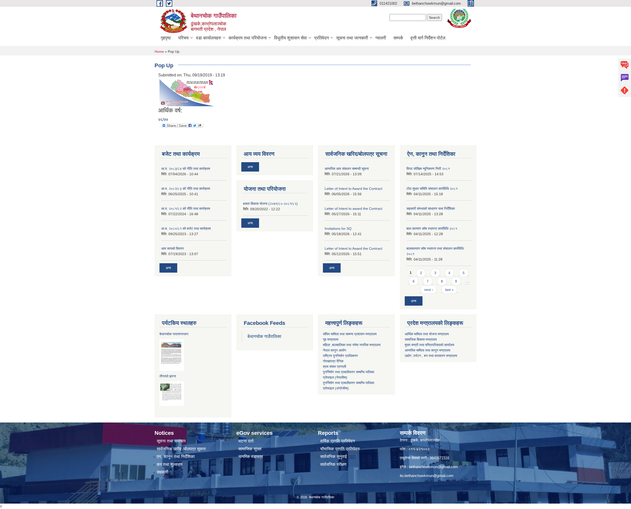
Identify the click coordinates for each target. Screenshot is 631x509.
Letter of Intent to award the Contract (353, 209)
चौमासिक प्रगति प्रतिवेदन (340, 449)
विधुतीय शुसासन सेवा (290, 37)
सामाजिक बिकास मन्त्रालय (421, 339)
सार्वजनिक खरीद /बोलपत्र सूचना (181, 449)
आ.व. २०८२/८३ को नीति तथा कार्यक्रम (185, 189)
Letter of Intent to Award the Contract (353, 189)
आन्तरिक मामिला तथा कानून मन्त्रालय (427, 350)
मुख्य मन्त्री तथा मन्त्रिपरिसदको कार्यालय (429, 345)
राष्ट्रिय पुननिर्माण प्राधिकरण (340, 356)
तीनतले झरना (167, 376)
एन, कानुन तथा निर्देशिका (176, 456)
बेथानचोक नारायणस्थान (173, 334)
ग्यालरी (380, 37)
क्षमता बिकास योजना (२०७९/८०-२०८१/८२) (270, 204)
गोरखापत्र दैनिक (333, 361)
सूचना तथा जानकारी (352, 37)
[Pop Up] (186, 92)
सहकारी (162, 472)
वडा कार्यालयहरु (208, 37)
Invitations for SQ (338, 228)
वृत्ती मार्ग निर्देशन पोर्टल (427, 37)
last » (449, 290)
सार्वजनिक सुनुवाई (333, 456)
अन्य (168, 268)
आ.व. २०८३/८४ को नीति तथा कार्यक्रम (185, 169)
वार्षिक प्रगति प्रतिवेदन (337, 441)
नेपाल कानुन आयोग (334, 350)
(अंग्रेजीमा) (341, 388)
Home (159, 51)
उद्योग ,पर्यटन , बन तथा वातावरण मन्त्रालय (431, 356)
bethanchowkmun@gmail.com (433, 467)
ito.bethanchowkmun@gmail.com (427, 476)
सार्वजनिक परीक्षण (333, 464)
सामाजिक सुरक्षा (250, 449)
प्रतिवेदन (321, 37)
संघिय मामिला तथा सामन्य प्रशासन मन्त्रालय (350, 334)
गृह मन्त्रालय (330, 339)
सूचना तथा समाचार (171, 441)
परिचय (183, 37)
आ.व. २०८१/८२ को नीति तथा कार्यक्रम (185, 209)
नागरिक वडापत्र (250, 456)
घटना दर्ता (246, 441)
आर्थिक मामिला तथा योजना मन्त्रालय (427, 334)
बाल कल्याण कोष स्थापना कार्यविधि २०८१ (431, 228)
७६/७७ (163, 119)
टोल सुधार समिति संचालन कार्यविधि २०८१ (432, 189)
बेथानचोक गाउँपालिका (264, 336)
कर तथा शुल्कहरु (170, 464)
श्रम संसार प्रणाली (334, 367)
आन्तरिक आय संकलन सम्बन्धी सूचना (347, 169)
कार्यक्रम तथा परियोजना (247, 37)
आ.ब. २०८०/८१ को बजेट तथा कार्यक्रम (186, 228)
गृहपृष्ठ (166, 37)
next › (428, 290)
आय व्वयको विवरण (172, 248)
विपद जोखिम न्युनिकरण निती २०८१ (428, 169)
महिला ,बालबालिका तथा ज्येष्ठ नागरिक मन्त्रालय (352, 345)
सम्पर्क (398, 37)
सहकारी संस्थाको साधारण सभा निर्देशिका (430, 209)
